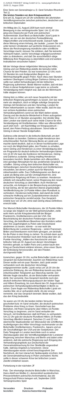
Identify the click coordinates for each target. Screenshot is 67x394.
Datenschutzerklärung (34, 391)
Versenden (9, 388)
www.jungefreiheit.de (51, 3)
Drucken (28, 388)
